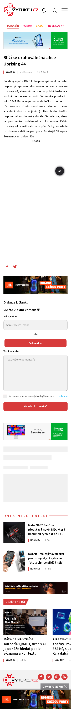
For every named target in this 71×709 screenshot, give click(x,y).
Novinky (10, 72)
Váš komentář (11, 351)
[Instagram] (57, 677)
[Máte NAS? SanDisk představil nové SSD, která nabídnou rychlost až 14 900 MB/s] (14, 532)
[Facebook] (41, 677)
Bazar (40, 26)
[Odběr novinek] (43, 10)
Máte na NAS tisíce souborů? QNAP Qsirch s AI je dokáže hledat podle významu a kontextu (24, 646)
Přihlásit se (35, 343)
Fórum (27, 26)
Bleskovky (56, 26)
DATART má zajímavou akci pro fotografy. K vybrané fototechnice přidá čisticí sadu (46, 558)
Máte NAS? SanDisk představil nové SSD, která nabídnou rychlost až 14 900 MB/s (47, 529)
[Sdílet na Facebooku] (7, 267)
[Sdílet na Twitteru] (14, 267)
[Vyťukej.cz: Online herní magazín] (21, 10)
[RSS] (64, 677)
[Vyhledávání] (55, 10)
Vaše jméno (10, 316)
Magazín (13, 26)
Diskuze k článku (15, 302)
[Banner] (35, 699)
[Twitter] (49, 677)
